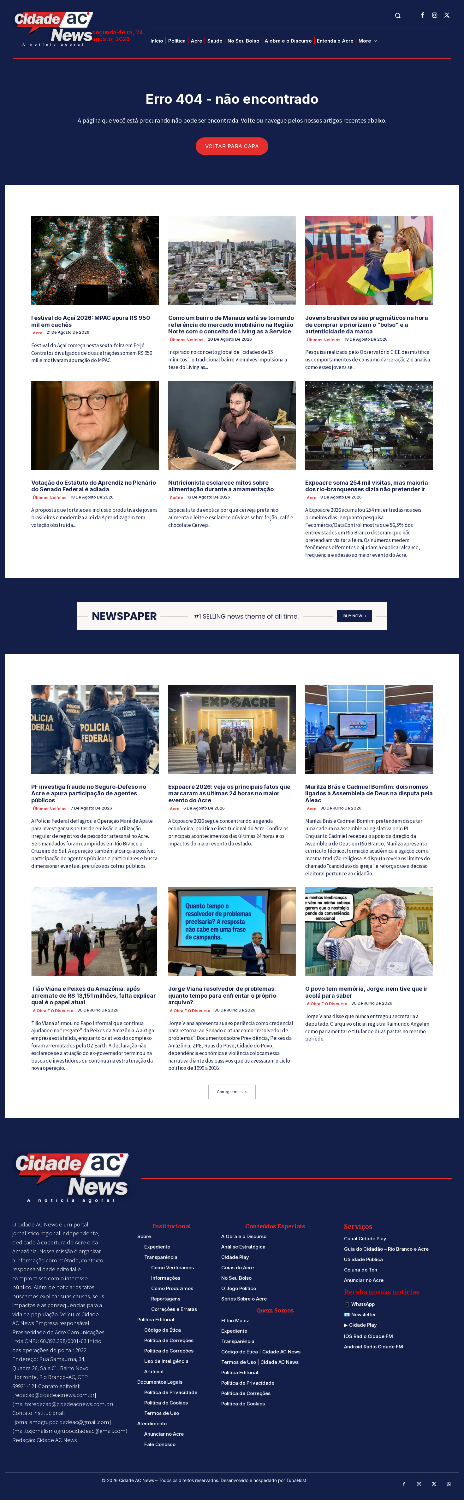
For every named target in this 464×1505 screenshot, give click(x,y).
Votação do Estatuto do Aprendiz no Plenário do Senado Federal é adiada (93, 486)
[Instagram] (435, 16)
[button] (397, 15)
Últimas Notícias (187, 339)
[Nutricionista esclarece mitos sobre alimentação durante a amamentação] (232, 425)
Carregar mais (230, 1091)
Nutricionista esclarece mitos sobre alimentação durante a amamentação (221, 486)
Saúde (176, 497)
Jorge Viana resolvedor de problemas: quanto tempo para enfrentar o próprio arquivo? (222, 995)
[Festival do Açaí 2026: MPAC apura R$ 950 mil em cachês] (95, 260)
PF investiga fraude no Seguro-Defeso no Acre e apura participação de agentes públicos (88, 793)
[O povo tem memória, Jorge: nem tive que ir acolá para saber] (369, 931)
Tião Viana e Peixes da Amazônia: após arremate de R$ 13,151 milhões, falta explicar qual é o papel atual (93, 995)
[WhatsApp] (449, 1485)
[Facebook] (423, 16)
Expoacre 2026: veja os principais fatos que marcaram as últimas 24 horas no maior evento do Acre (229, 793)
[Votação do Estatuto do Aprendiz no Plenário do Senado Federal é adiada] (95, 425)
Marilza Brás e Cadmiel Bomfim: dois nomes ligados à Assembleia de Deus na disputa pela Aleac (369, 793)
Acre (37, 332)
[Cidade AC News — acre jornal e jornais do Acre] (55, 28)
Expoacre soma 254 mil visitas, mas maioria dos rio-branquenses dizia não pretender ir (366, 486)
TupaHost (296, 1480)
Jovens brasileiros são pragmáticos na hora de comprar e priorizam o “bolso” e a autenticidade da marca (366, 324)
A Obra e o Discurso (53, 1010)
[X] (447, 16)
